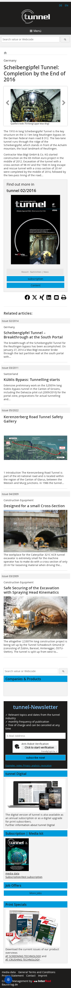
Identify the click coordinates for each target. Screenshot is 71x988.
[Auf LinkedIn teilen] (49, 299)
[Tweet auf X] (34, 299)
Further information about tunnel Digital (30, 825)
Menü (37, 31)
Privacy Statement (13, 975)
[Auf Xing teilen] (42, 299)
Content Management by (17, 981)
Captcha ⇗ (49, 751)
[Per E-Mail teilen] (56, 297)
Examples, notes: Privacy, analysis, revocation (28, 765)
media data (12, 873)
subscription (35, 278)
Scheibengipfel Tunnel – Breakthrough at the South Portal (33, 335)
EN (66, 5)
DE (60, 5)
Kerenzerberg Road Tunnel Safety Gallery (33, 419)
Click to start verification (39, 747)
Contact (31, 975)
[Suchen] (65, 39)
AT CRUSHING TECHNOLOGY (22, 959)
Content (35, 285)
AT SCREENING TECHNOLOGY (23, 956)
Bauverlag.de (10, 984)
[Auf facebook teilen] (27, 299)
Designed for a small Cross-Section (34, 505)
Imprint (42, 975)
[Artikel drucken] (63, 297)
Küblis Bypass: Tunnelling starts (32, 379)
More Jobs (35, 893)
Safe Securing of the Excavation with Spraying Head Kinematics (31, 590)
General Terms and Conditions (36, 972)
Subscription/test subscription (23, 877)
